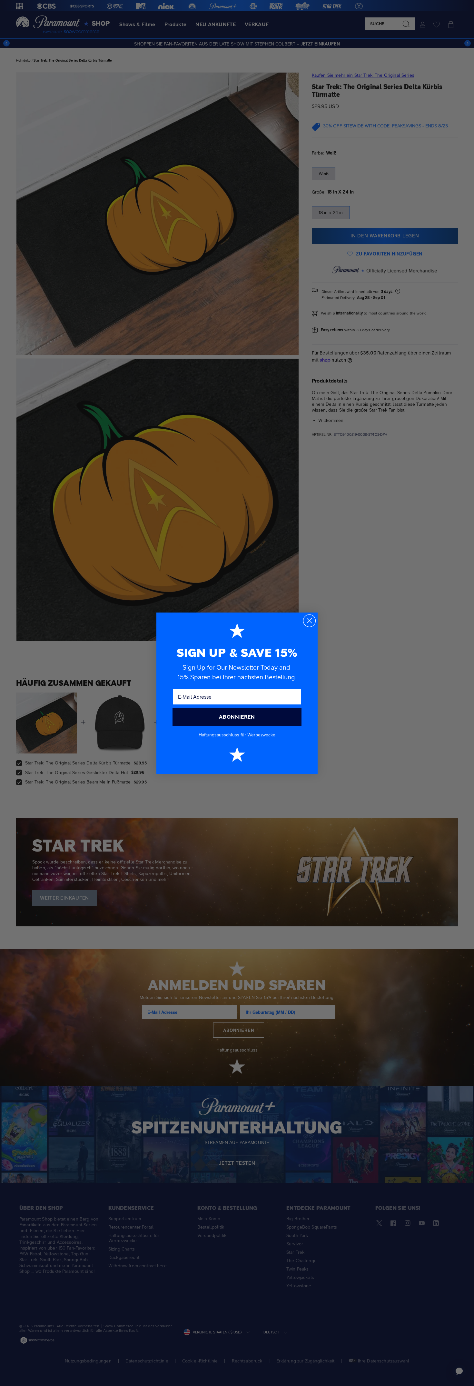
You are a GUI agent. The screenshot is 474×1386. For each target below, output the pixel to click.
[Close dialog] (309, 620)
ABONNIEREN (237, 717)
